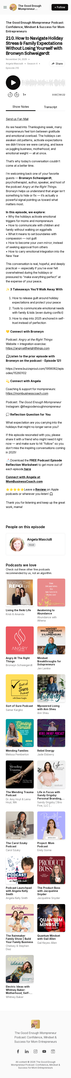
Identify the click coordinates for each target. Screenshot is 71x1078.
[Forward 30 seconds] (16, 94)
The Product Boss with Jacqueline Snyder (48, 891)
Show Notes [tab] (20, 106)
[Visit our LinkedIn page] (27, 1051)
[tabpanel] (35, 317)
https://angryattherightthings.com (28, 348)
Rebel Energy (45, 750)
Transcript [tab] (50, 107)
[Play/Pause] (13, 82)
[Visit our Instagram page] (35, 1051)
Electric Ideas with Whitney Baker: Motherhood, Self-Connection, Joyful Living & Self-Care (18, 993)
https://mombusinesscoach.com (27, 393)
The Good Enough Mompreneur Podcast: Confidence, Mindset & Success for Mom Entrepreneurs (30, 7)
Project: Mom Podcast (45, 844)
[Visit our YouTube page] (44, 1051)
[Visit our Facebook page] (18, 1051)
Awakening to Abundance (46, 612)
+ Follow (59, 7)
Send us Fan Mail (17, 119)
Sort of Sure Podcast (19, 705)
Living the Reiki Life (18, 610)
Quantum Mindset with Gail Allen (48, 937)
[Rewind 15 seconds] (10, 94)
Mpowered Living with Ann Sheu (48, 707)
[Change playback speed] (24, 94)
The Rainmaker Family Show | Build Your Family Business (19, 939)
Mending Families (17, 750)
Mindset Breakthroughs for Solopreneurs (49, 661)
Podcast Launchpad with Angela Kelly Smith (19, 891)
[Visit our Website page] (53, 1051)
